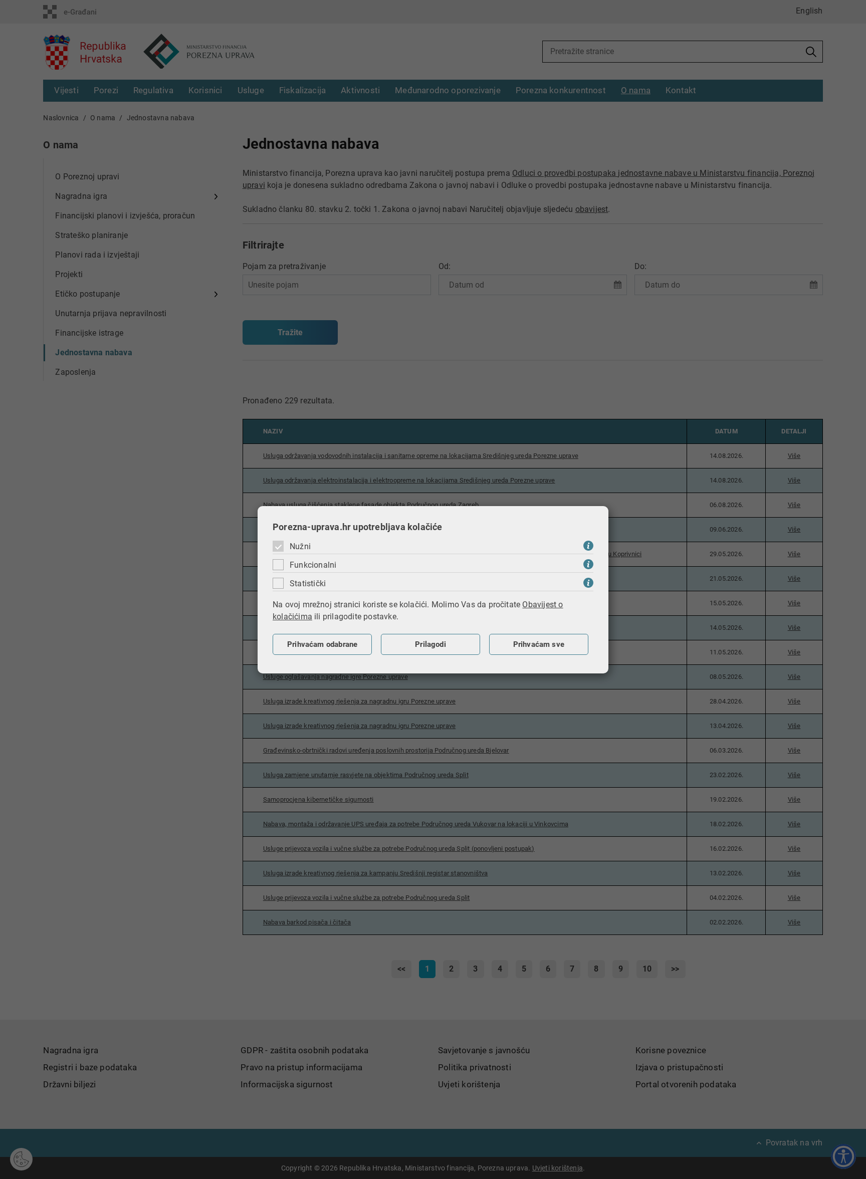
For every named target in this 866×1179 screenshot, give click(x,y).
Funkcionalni (313, 565)
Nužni (300, 546)
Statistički (308, 583)
